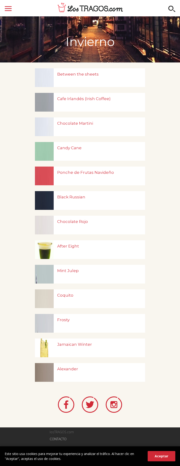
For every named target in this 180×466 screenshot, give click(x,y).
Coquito (65, 295)
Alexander (67, 369)
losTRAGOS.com (90, 7)
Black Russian (71, 197)
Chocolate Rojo (72, 221)
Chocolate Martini (75, 123)
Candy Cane (69, 148)
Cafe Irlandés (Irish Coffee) (84, 98)
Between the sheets (78, 74)
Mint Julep (68, 270)
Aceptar (161, 456)
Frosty (63, 319)
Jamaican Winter (74, 344)
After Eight (68, 246)
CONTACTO (58, 439)
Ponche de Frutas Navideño (85, 172)
